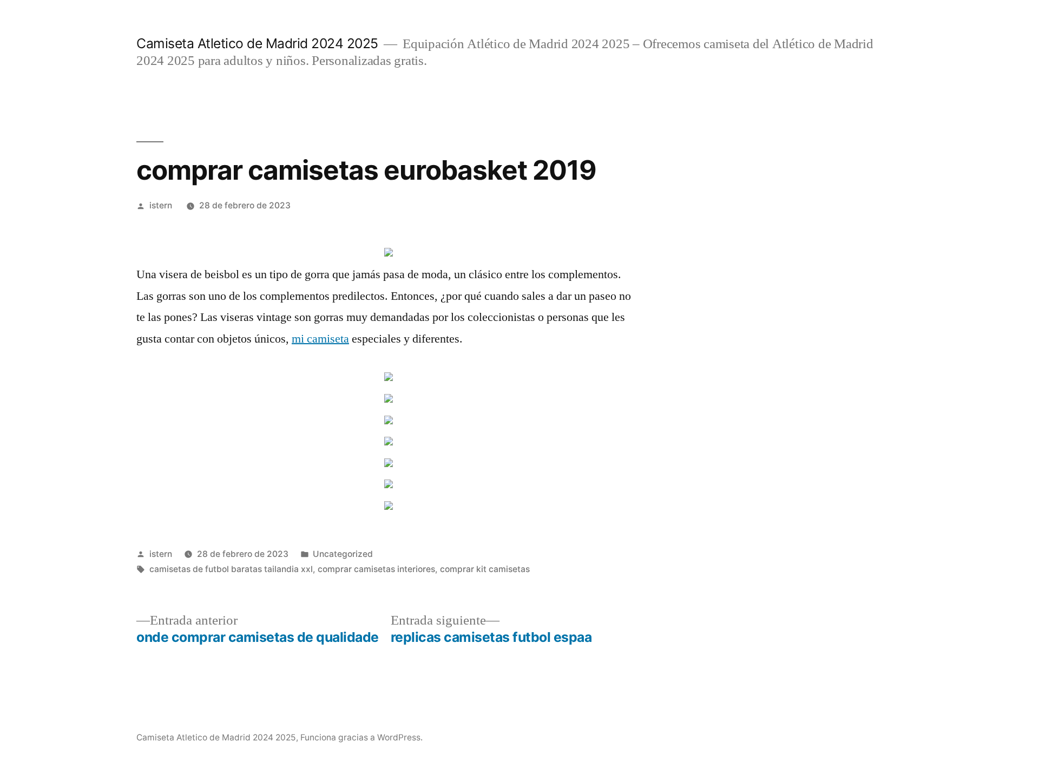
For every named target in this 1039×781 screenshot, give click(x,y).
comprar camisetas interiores (376, 569)
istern (160, 205)
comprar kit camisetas (485, 569)
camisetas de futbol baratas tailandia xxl (231, 569)
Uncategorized (343, 554)
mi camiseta (320, 338)
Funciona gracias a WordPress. (361, 737)
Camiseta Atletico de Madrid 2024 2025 (257, 43)
